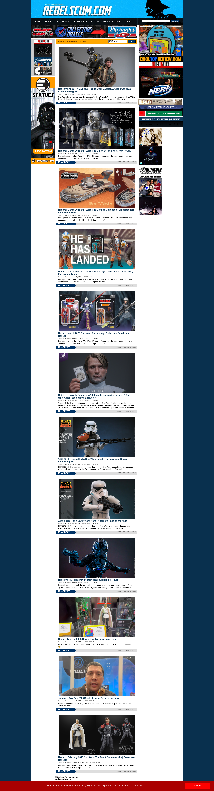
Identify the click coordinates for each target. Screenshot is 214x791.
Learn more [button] (136, 785)
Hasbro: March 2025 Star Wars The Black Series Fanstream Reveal (94, 150)
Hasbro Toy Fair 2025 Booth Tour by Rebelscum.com (87, 639)
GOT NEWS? (63, 22)
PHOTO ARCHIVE (80, 22)
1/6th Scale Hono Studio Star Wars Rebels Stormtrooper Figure (92, 521)
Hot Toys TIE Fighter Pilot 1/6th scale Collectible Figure (88, 580)
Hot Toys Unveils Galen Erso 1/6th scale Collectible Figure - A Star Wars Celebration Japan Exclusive (94, 396)
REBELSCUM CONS (111, 22)
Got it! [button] (197, 786)
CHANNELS (49, 22)
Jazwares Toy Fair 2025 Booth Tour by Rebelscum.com (88, 698)
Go (132, 41)
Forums (94, 94)
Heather (67, 94)
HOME (37, 22)
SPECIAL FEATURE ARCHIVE (161, 107)
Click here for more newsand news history (66, 778)
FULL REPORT (64, 103)
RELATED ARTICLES (129, 102)
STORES (95, 22)
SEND (119, 102)
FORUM (127, 22)
